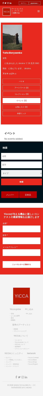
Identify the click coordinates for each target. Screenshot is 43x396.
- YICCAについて (19, 344)
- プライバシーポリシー (21, 349)
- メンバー (8, 362)
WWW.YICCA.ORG (21, 385)
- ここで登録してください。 (14, 360)
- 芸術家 (15, 329)
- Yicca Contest (33, 358)
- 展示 (12, 318)
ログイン (24, 3)
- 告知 (12, 314)
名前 (5, 223)
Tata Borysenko (12, 52)
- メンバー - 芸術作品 (12, 364)
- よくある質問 (15, 316)
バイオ (21, 81)
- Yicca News (32, 360)
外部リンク (21, 113)
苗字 (5, 235)
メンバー (10, 194)
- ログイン (8, 358)
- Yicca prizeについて (21, 342)
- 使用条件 (17, 347)
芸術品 (28, 194)
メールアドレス (10, 247)
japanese (34, 3)
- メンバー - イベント (12, 366)
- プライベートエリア (19, 331)
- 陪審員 (12, 320)
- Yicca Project (32, 364)
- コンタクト (18, 340)
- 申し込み (28, 314)
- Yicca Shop (32, 362)
